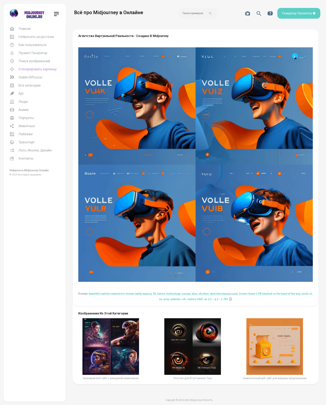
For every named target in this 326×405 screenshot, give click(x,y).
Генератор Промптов (297, 13)
